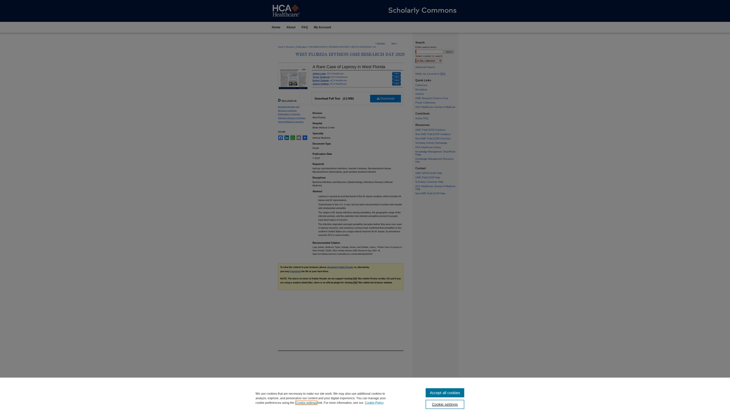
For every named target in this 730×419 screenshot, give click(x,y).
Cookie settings (306, 402)
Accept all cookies (445, 393)
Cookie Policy (374, 402)
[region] (365, 398)
